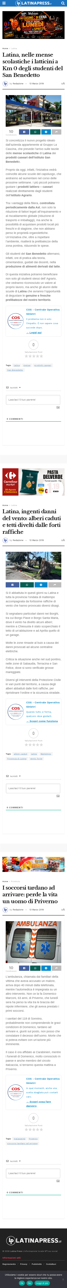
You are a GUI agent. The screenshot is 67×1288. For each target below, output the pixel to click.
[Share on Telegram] (46, 132)
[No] (63, 1279)
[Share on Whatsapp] (35, 132)
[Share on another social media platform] (56, 132)
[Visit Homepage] (33, 3)
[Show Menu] (4, 3)
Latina (14, 48)
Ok (21, 1283)
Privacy (23, 1264)
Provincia (15, 881)
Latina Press (16, 1251)
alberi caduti (20, 754)
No (29, 1283)
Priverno (33, 1139)
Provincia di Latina (17, 759)
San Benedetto (15, 370)
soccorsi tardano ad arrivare (22, 1143)
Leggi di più (42, 1283)
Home (5, 48)
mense (27, 365)
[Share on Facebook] (24, 132)
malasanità (19, 1139)
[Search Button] (63, 3)
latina (17, 365)
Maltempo (46, 754)
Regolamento (9, 1264)
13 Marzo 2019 (36, 83)
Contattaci (51, 1264)
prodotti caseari (42, 365)
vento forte (36, 759)
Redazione (18, 83)
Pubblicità (37, 1264)
